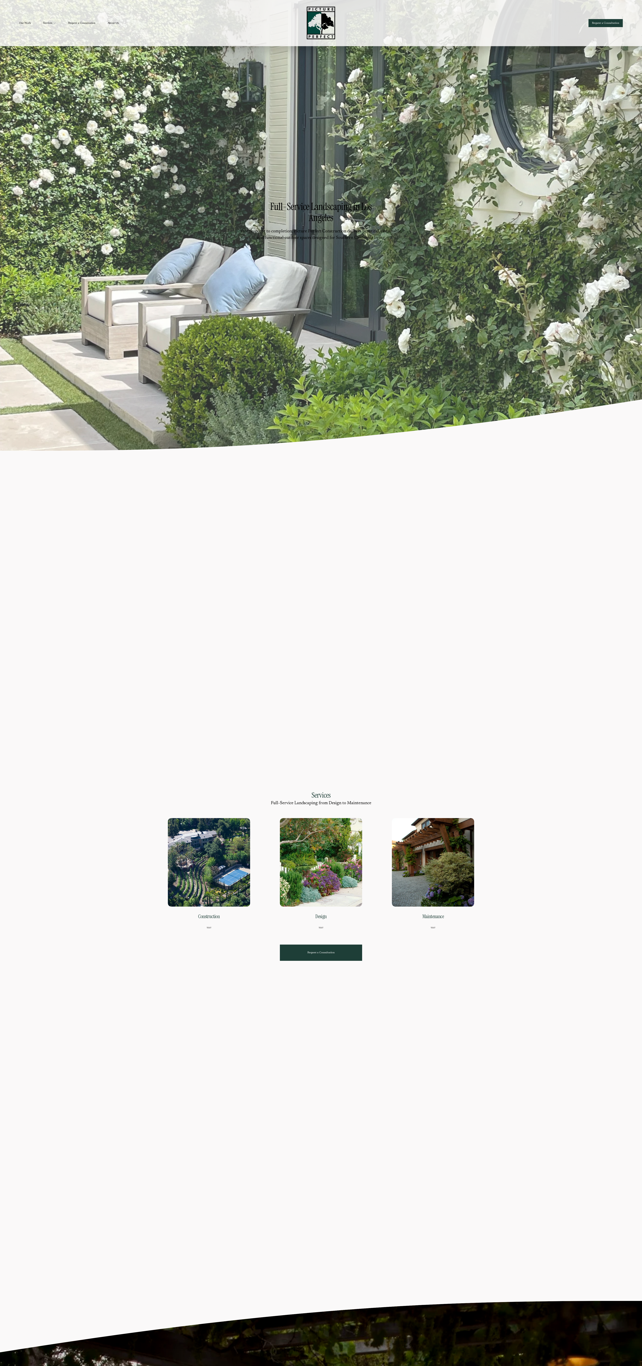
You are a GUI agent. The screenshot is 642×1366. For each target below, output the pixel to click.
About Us (113, 23)
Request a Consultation (81, 23)
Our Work (25, 23)
